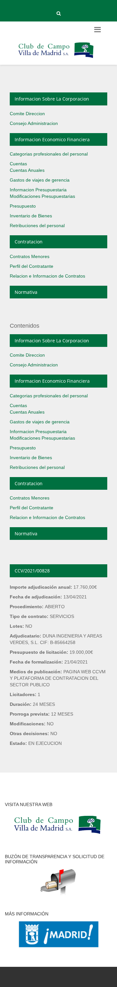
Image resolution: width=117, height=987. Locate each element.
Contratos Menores (29, 256)
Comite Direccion (27, 113)
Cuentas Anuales (27, 170)
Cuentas (18, 163)
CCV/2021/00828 (32, 571)
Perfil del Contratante (31, 266)
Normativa (26, 292)
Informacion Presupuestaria (38, 189)
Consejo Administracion (34, 123)
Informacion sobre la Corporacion (52, 99)
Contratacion (29, 242)
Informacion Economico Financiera (52, 139)
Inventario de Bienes (31, 215)
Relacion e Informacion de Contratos (47, 276)
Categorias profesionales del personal (49, 154)
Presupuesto (23, 206)
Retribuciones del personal (37, 225)
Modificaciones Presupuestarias (42, 196)
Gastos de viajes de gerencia (40, 180)
